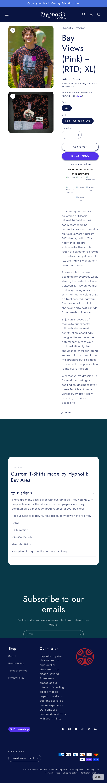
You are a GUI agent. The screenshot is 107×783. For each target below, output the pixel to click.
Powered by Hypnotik (57, 770)
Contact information (90, 773)
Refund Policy (16, 663)
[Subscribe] (79, 634)
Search (12, 656)
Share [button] (68, 412)
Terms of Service (17, 671)
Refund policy (76, 770)
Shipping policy (70, 773)
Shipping (82, 83)
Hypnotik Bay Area (38, 770)
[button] (7, 14)
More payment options (80, 164)
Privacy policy (92, 770)
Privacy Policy (16, 678)
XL (66, 108)
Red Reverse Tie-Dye (77, 121)
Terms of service (52, 773)
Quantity (66, 128)
